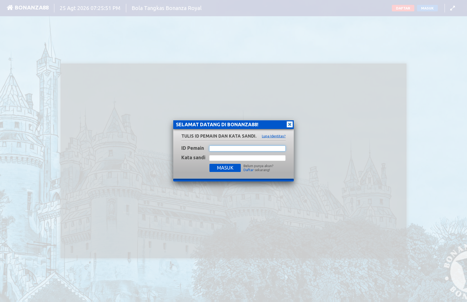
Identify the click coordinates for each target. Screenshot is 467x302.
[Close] (290, 124)
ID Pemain (192, 148)
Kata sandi (193, 157)
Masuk (225, 167)
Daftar (248, 170)
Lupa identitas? (274, 136)
